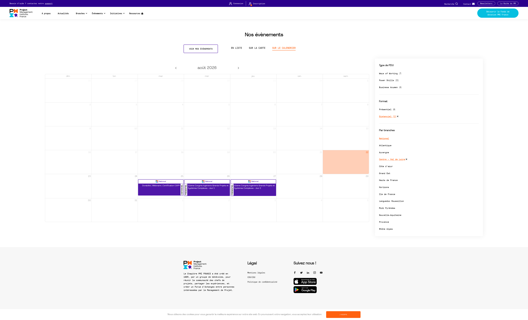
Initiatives (116, 13)
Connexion (238, 3)
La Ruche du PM (508, 3)
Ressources (135, 13)
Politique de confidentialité (262, 281)
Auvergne (384, 152)
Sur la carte (257, 47)
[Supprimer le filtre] (397, 117)
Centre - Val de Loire (392, 159)
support (49, 3)
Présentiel (387, 109)
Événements (97, 13)
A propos (46, 13)
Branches (80, 13)
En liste (236, 47)
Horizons (384, 187)
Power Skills (389, 80)
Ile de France (387, 194)
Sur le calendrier (284, 47)
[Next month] (238, 68)
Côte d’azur (386, 166)
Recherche (449, 4)
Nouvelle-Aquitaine (390, 215)
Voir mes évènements (201, 48)
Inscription (259, 3)
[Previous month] (176, 68)
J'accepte (343, 314)
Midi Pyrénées (387, 208)
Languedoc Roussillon (391, 201)
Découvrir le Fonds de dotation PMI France (497, 13)
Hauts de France (388, 180)
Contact (467, 4)
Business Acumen (390, 87)
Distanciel (387, 116)
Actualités (63, 13)
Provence (384, 221)
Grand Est (384, 173)
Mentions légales (256, 272)
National (384, 138)
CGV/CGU (251, 277)
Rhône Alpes (386, 228)
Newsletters (486, 3)
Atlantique (385, 145)
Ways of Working (390, 73)
